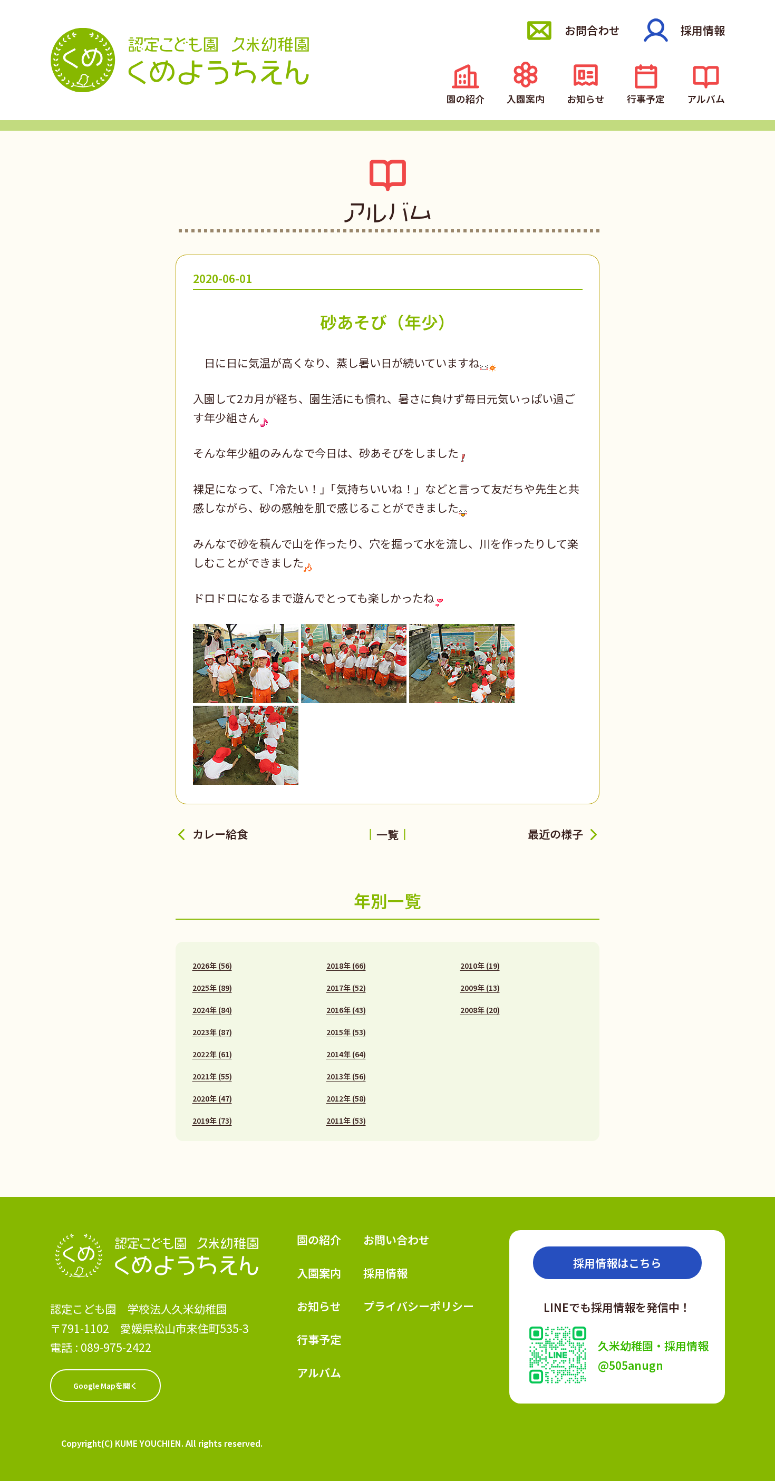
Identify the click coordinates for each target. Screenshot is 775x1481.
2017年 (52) (346, 987)
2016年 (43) (346, 1010)
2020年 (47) (212, 1098)
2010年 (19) (480, 965)
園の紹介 (466, 98)
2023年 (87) (212, 1032)
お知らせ (586, 98)
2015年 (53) (346, 1032)
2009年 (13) (480, 987)
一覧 (387, 834)
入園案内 (526, 98)
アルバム (706, 98)
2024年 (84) (212, 1010)
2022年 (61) (212, 1054)
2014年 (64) (346, 1054)
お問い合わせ (396, 1240)
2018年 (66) (346, 965)
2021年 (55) (212, 1076)
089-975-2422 (116, 1347)
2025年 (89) (212, 987)
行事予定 (646, 98)
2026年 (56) (212, 965)
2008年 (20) (480, 1010)
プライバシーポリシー (418, 1306)
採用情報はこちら (617, 1263)
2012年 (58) (346, 1098)
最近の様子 (555, 834)
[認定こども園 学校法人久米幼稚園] (180, 60)
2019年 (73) (212, 1120)
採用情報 (703, 30)
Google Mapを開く (105, 1385)
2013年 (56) (346, 1076)
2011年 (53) (346, 1120)
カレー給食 (220, 834)
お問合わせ (592, 30)
